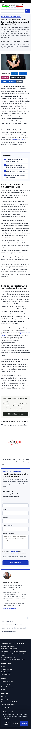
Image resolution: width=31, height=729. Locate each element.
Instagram (5, 77)
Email (4, 509)
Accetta (24, 723)
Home (2, 1)
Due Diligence (5, 707)
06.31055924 (5, 649)
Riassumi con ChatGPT (17, 77)
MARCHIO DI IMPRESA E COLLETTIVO (17, 44)
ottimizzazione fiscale (7, 618)
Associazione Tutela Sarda (9, 702)
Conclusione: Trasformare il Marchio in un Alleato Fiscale (15, 166)
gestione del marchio (21, 618)
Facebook (23, 73)
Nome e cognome (7, 502)
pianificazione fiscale (19, 140)
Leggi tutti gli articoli (9, 608)
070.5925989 (14, 649)
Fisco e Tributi (5, 684)
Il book (3, 689)
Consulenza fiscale (7, 681)
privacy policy (14, 551)
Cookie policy (6, 723)
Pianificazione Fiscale (8, 704)
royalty (21, 624)
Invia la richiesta (15, 562)
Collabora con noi (6, 672)
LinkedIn (14, 73)
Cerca (27, 11)
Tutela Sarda (5, 699)
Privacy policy (5, 674)
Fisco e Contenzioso (7, 687)
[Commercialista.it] (13, 6)
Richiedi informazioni (15, 414)
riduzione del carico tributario (10, 624)
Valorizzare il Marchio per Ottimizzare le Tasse (14, 160)
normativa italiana (20, 628)
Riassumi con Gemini (8, 81)
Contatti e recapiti (6, 669)
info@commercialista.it (8, 646)
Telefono (5, 517)
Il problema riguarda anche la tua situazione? (15, 176)
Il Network (4, 696)
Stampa (19, 81)
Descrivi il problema (8, 533)
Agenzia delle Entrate (7, 628)
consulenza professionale (9, 631)
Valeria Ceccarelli (15, 41)
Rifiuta (15, 723)
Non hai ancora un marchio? (15, 171)
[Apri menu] (28, 6)
